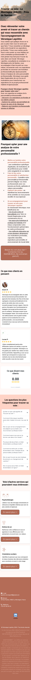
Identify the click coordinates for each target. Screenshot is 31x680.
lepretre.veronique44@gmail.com (10, 595)
